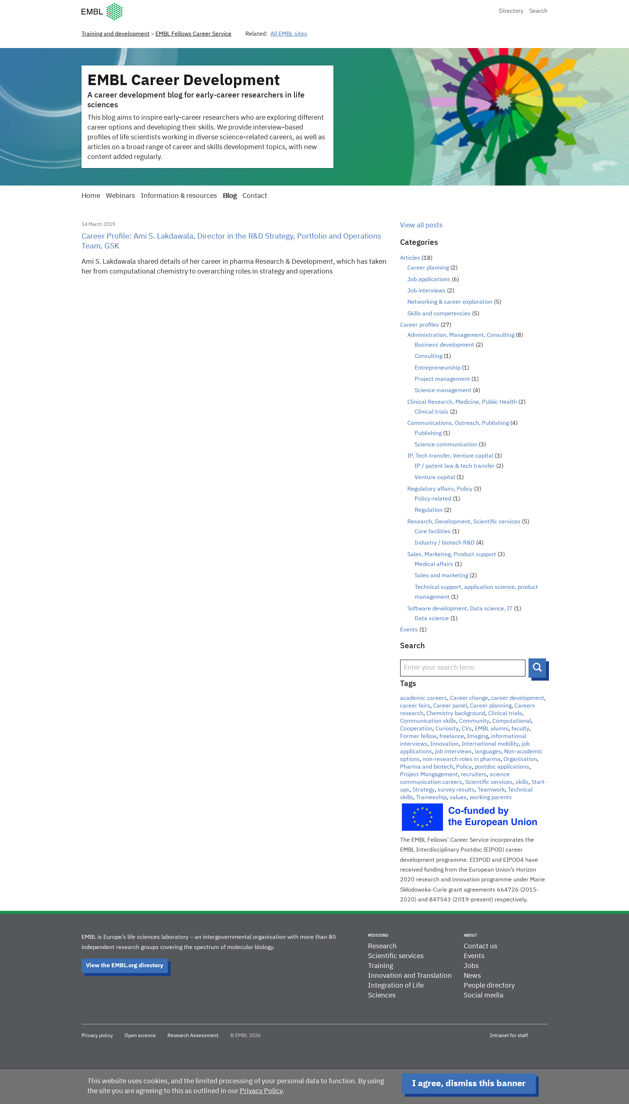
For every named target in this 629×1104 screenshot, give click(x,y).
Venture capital (435, 478)
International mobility (490, 744)
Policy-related (433, 499)
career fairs (415, 706)
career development (517, 698)
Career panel (450, 706)
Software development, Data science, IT (460, 609)
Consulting (428, 356)
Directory (511, 11)
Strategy (423, 790)
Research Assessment (192, 1035)
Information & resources (179, 195)
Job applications (428, 280)
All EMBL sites (288, 34)
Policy (464, 767)
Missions (378, 935)
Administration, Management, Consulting (460, 335)
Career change (469, 698)
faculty (520, 729)
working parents (491, 798)
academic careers (423, 698)
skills (522, 782)
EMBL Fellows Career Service (193, 34)
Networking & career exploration (449, 302)
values (458, 798)
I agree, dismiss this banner (469, 1083)
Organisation (520, 759)
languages (488, 752)
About (470, 935)
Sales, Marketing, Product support (451, 555)
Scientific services (489, 782)
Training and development (116, 34)
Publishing (428, 434)
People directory (489, 985)
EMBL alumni (492, 729)
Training (380, 965)
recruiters (474, 775)
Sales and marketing (441, 576)
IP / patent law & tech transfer (455, 466)
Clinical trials (431, 412)
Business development (444, 345)
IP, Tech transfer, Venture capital (450, 456)
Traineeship (431, 798)
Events (409, 630)
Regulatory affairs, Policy (439, 489)
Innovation (444, 744)
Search (538, 11)
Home (91, 195)
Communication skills (428, 721)
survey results (456, 790)
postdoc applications (502, 767)
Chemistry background (455, 714)
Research (382, 946)
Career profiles (419, 325)
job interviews (453, 752)
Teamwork (491, 790)
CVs (467, 729)
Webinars (120, 195)
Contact (254, 195)
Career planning (428, 268)
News (472, 975)
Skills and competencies (439, 314)
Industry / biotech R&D (445, 543)
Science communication (446, 445)
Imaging (477, 737)
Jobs (471, 965)
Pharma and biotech (426, 767)
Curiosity (447, 729)
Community (474, 721)
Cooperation (416, 729)
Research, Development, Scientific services (464, 522)
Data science (432, 619)
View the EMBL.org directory (124, 966)
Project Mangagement (429, 775)
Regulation (429, 510)
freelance (451, 737)
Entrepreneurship (437, 368)
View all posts (421, 225)
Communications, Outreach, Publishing (458, 423)
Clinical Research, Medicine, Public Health (462, 402)
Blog (230, 195)
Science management (443, 391)
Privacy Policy (261, 1091)
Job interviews (426, 291)
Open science (140, 1035)
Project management (442, 379)
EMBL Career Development (183, 80)
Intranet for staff (509, 1035)
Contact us (480, 946)
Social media (483, 995)
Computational (511, 721)
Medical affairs (434, 564)
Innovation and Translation (410, 975)
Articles (410, 258)
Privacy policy (97, 1035)
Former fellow (418, 737)
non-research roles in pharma (462, 759)
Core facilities (433, 532)
